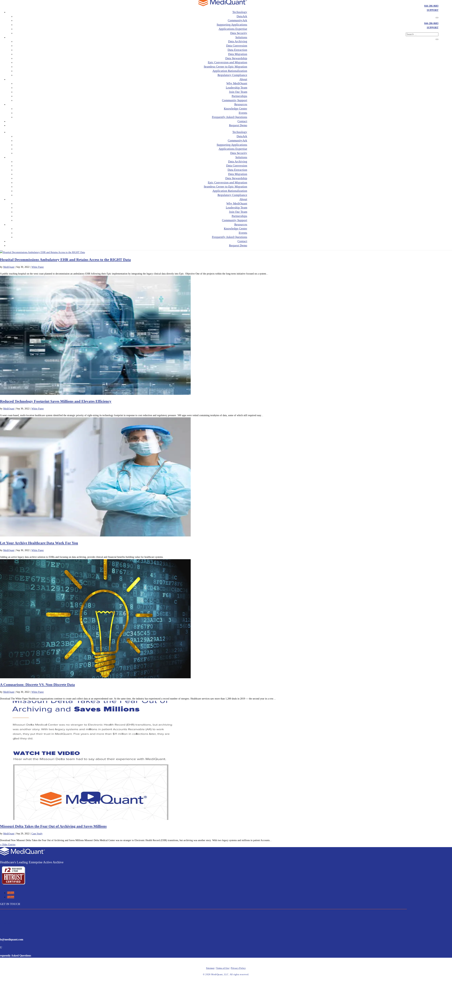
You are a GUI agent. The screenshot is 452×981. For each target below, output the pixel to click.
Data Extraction (237, 50)
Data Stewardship (236, 58)
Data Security (238, 33)
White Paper (37, 267)
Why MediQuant (236, 83)
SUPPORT (432, 10)
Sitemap (210, 968)
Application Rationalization (229, 71)
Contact (242, 121)
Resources (240, 104)
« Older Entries (7, 844)
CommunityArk (237, 20)
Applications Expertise (233, 29)
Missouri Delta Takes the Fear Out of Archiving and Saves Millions (53, 826)
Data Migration (237, 54)
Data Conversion (236, 45)
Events (243, 112)
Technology (239, 12)
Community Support (234, 100)
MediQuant (8, 267)
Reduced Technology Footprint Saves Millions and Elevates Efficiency (55, 401)
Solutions (241, 37)
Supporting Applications (232, 24)
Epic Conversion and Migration (227, 62)
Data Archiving (237, 41)
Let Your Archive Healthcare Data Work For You (39, 543)
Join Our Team (238, 91)
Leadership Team (236, 87)
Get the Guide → (25, 85)
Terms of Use (222, 968)
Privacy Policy (238, 968)
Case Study (37, 833)
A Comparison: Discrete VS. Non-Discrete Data (37, 685)
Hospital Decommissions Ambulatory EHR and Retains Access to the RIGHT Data (65, 260)
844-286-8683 (431, 6)
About (243, 79)
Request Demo (238, 125)
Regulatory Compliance (232, 75)
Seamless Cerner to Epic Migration (225, 66)
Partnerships (239, 96)
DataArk (242, 16)
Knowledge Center (235, 108)
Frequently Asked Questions (229, 117)
